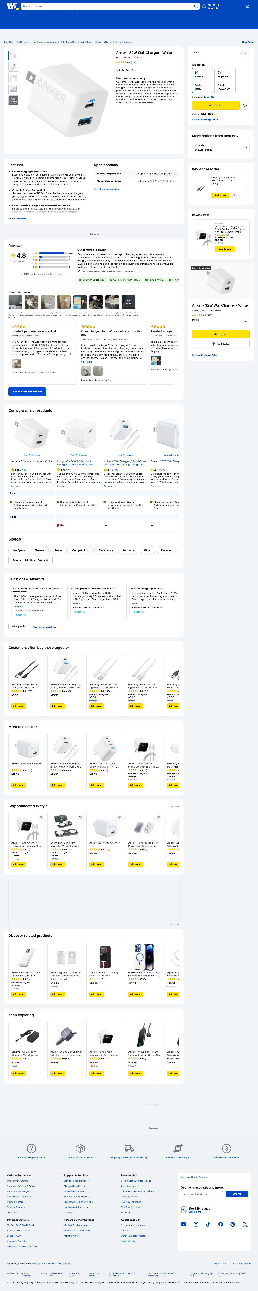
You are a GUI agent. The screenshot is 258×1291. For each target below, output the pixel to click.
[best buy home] (13, 6)
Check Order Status (17, 1180)
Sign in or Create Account (194, 1177)
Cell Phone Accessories (45, 42)
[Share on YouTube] (183, 1224)
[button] (246, 54)
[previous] (11, 353)
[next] (176, 353)
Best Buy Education (131, 1201)
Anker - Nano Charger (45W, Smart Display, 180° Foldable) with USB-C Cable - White (230, 229)
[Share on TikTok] (208, 1224)
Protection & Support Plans (78, 1201)
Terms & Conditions (26, 1274)
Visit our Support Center (77, 1180)
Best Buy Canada (242, 1263)
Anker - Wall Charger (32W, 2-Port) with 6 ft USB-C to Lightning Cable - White (125, 463)
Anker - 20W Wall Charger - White (171, 461)
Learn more (195, 1211)
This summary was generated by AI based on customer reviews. (108, 271)
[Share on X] (245, 1224)
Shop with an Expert (74, 1186)
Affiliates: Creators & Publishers (137, 1191)
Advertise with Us (130, 1186)
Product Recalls (15, 1201)
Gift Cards (12, 1212)
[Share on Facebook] (220, 1224)
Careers (125, 1230)
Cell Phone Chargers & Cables (75, 42)
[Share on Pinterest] (233, 1224)
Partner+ (125, 1212)
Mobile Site (220, 1263)
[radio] (202, 80)
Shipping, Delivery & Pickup (21, 1186)
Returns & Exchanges (18, 1191)
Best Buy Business (130, 1207)
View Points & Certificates (77, 1230)
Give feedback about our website (53, 1263)
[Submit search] (196, 6)
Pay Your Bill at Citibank (19, 1230)
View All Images (32, 455)
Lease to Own (14, 1235)
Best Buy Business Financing (22, 1246)
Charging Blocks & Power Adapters (113, 42)
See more (16, 486)
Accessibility (12, 1273)
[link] (27, 391)
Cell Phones (23, 42)
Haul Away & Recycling (76, 1207)
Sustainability (128, 1241)
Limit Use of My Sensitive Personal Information (163, 1274)
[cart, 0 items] (247, 6)
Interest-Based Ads (56, 1274)
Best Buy (8, 42)
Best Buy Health (129, 1196)
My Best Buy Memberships (77, 1225)
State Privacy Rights (74, 1274)
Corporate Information (133, 1225)
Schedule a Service (74, 1191)
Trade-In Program (16, 1207)
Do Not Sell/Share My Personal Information (122, 1274)
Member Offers (72, 1235)
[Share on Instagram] (196, 1224)
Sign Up (237, 1193)
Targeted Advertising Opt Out (201, 1274)
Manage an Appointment (77, 1196)
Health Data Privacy (93, 1274)
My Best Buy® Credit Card (20, 1225)
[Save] (245, 105)
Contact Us (70, 1212)
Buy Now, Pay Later (17, 1241)
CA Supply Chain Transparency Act (232, 1274)
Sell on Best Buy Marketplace (136, 1180)
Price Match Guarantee (19, 1196)
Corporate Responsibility (134, 1235)
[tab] (18, 550)
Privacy (44, 1273)
